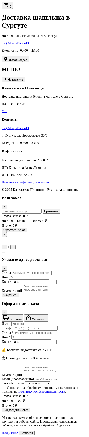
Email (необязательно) (18, 379)
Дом (5, 277)
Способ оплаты (13, 383)
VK (4, 111)
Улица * (7, 332)
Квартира (9, 281)
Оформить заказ (14, 230)
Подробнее (10, 433)
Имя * (6, 323)
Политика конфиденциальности (25, 182)
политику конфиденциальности (41, 391)
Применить (51, 211)
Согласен (27, 433)
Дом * (6, 337)
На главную (15, 79)
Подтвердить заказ (15, 410)
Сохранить (10, 295)
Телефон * (9, 328)
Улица (6, 272)
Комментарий (12, 290)
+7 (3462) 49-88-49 (15, 43)
